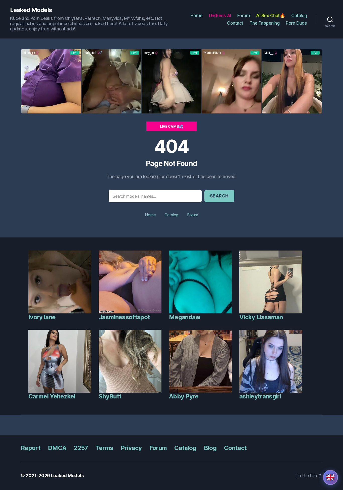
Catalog (299, 15)
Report (30, 448)
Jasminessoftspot (124, 317)
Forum (243, 15)
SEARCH (219, 195)
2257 (81, 448)
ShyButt (110, 396)
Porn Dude (296, 23)
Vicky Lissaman (261, 317)
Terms (104, 448)
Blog (210, 448)
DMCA (57, 448)
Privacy (131, 448)
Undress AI (220, 15)
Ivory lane (41, 317)
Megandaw (184, 317)
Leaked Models (31, 10)
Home (197, 15)
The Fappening (265, 23)
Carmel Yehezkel (51, 396)
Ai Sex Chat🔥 (270, 15)
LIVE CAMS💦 (171, 126)
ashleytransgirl (260, 396)
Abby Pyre (183, 396)
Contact (235, 23)
